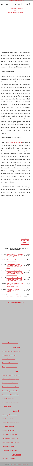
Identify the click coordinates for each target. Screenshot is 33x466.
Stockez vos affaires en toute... (10, 395)
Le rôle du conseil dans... (9, 430)
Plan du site (25, 464)
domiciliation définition (14, 142)
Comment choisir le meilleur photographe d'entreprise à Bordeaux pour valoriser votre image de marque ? (15, 272)
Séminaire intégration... (8, 446)
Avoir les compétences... (9, 355)
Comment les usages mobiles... (11, 422)
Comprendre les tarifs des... (10, 434)
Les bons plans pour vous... (10, 343)
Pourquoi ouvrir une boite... (9, 367)
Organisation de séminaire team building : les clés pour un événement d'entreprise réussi (14, 266)
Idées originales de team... (9, 415)
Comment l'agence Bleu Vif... (10, 391)
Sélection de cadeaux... (8, 418)
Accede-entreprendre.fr (15, 464)
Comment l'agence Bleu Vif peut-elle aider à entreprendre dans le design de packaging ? (15, 279)
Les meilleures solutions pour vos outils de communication (25, 241)
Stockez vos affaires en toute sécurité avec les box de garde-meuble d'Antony (15, 285)
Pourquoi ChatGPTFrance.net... (11, 375)
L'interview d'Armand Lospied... (11, 442)
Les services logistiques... (9, 458)
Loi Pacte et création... (8, 398)
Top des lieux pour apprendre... (11, 351)
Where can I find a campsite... (10, 379)
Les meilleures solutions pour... (10, 402)
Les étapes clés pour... (8, 426)
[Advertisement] (16, 31)
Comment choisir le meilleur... (10, 387)
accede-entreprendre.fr (16, 8)
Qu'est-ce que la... (7, 406)
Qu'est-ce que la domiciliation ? (15, 12)
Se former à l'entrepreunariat (10, 363)
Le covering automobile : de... (10, 438)
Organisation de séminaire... (10, 383)
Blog (15, 10)
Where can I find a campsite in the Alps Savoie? (15, 260)
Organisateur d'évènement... (10, 450)
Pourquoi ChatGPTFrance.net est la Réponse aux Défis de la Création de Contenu (15, 255)
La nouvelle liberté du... (8, 359)
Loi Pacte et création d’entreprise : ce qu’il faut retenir (14, 290)
